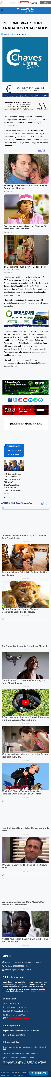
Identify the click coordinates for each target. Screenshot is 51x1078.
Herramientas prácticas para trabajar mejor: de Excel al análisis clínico (24, 1048)
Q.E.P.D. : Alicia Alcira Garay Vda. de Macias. (18, 1058)
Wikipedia (42, 991)
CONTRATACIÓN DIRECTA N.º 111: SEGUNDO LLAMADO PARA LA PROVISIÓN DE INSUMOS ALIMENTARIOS (24, 1063)
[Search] (48, 11)
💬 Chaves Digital (38, 1073)
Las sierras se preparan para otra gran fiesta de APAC (21, 1053)
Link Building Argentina (19, 1018)
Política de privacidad (13, 977)
